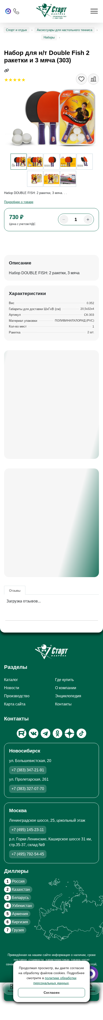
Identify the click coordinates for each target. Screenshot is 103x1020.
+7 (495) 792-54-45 (27, 854)
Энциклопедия (68, 696)
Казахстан (18, 889)
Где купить (64, 680)
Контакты (63, 704)
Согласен (51, 992)
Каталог (11, 680)
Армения (17, 914)
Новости (11, 688)
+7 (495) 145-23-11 (27, 830)
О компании (65, 688)
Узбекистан (19, 906)
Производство (16, 696)
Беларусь (17, 898)
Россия (15, 881)
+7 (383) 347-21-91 (27, 770)
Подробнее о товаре (18, 202)
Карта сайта (14, 704)
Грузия (15, 930)
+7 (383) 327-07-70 (27, 789)
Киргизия (17, 922)
